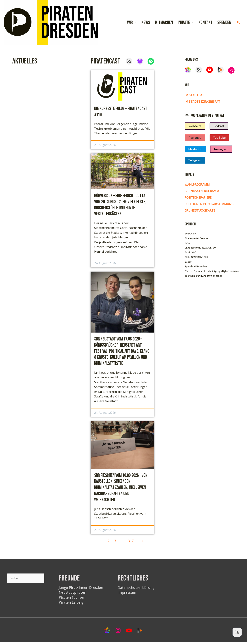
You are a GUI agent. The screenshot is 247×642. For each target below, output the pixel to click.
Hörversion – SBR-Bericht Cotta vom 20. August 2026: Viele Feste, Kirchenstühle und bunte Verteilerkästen (120, 205)
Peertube (195, 138)
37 (131, 540)
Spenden (224, 22)
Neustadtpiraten (72, 592)
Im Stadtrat (194, 95)
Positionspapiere (198, 197)
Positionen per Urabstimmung (209, 204)
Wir (130, 22)
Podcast (219, 126)
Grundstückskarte (200, 210)
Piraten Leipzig (71, 602)
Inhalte (184, 22)
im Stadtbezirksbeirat (202, 102)
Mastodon (195, 149)
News (145, 22)
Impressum (127, 592)
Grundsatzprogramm (202, 191)
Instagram (221, 149)
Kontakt (205, 22)
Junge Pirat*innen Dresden (81, 587)
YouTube (219, 138)
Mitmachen (164, 22)
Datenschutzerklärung (136, 587)
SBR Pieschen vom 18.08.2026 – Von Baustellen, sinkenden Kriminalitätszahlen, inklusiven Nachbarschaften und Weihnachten (120, 488)
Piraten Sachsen (72, 597)
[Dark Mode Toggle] (237, 632)
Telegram (194, 160)
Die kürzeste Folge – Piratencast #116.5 (120, 112)
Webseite (195, 126)
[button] (238, 22)
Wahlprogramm (197, 184)
